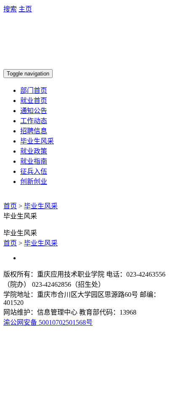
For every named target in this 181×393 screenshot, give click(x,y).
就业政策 (33, 151)
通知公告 (33, 110)
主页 (25, 9)
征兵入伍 (33, 171)
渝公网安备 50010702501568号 (48, 322)
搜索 (10, 9)
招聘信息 (33, 131)
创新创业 (33, 181)
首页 (10, 206)
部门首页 (33, 90)
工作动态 (33, 120)
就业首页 (33, 100)
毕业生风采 (37, 141)
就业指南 (33, 161)
